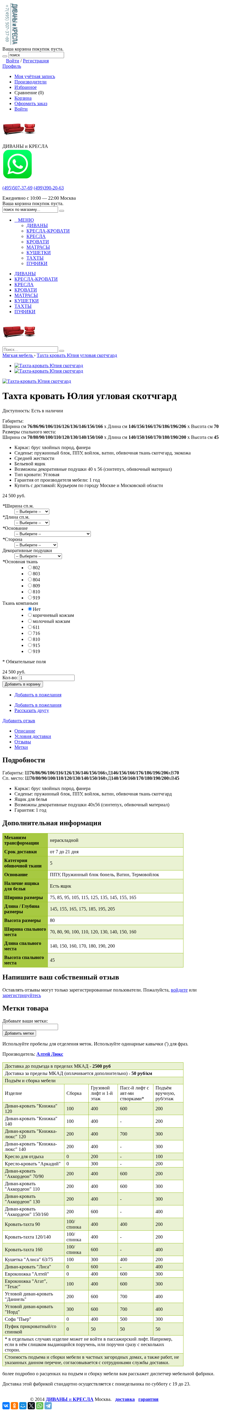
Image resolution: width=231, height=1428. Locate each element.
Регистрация (36, 60)
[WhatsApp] (39, 1405)
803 (36, 573)
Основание (15, 528)
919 (36, 597)
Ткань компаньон (20, 603)
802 (36, 567)
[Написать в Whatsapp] (17, 177)
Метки (21, 747)
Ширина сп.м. (18, 505)
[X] (31, 1405)
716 (36, 633)
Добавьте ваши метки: (25, 1020)
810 (36, 591)
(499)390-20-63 (49, 187)
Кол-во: (10, 677)
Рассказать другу (31, 710)
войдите (179, 989)
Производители (30, 81)
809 (36, 585)
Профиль (11, 66)
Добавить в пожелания (37, 694)
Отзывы (22, 741)
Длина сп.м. (15, 517)
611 (36, 627)
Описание (24, 730)
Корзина (23, 98)
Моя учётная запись (34, 76)
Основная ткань (20, 561)
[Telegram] (48, 1405)
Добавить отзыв (18, 720)
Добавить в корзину (23, 684)
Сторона (12, 539)
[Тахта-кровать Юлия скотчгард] (48, 365)
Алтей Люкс (49, 1054)
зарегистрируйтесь (21, 995)
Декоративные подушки (27, 550)
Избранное (25, 87)
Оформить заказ (30, 103)
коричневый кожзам (53, 615)
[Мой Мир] (22, 1405)
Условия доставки (32, 736)
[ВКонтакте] (6, 1405)
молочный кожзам (51, 621)
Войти (12, 60)
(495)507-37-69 (17, 187)
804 (36, 579)
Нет (37, 609)
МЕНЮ (24, 220)
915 (36, 645)
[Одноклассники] (14, 1405)
